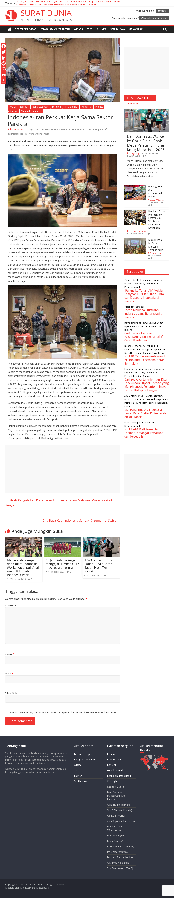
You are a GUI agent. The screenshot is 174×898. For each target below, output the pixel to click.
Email (9, 673)
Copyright (112, 781)
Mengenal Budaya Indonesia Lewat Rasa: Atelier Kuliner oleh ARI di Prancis (145, 413)
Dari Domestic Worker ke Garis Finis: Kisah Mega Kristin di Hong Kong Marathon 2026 (146, 143)
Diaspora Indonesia (134, 283)
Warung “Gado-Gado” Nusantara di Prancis (156, 191)
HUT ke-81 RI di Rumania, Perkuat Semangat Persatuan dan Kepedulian (143, 432)
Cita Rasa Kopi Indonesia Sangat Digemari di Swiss (81, 520)
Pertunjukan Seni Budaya (137, 376)
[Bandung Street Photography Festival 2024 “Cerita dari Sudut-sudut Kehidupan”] (135, 211)
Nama (9, 654)
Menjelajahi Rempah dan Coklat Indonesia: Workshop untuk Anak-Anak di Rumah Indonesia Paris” (24, 567)
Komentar (11, 605)
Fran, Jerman (155, 253)
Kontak (138, 29)
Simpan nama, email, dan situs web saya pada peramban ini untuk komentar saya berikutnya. (63, 712)
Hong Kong (134, 153)
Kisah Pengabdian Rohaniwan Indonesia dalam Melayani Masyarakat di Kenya (58, 502)
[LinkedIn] (3, 58)
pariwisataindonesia (17, 133)
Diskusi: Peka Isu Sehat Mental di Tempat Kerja (155, 244)
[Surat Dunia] (9, 29)
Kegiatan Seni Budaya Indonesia (140, 372)
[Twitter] (3, 52)
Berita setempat (26, 29)
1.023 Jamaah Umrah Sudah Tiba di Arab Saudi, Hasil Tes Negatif (99, 565)
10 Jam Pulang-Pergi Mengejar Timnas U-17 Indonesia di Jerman (62, 564)
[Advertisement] (62, 469)
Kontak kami (114, 759)
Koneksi (111, 765)
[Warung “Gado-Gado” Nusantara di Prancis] (135, 186)
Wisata (78, 29)
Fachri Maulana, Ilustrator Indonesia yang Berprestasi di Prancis (143, 313)
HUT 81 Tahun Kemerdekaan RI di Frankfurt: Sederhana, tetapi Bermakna (145, 359)
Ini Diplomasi (71, 106)
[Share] (3, 81)
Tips (89, 29)
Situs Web (11, 693)
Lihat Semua (133, 103)
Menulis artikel (115, 770)
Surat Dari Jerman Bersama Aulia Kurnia (144, 353)
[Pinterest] (3, 63)
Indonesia (16, 129)
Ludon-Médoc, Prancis (160, 200)
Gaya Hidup (162, 399)
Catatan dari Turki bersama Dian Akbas (143, 280)
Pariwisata (86, 106)
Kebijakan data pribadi (119, 775)
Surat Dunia (134, 155)
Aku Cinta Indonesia (19, 106)
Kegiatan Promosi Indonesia (149, 368)
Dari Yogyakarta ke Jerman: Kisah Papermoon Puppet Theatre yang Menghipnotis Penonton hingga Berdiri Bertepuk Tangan (146, 384)
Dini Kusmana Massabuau (57, 129)
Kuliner (101, 29)
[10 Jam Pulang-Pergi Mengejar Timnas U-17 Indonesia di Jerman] (62, 539)
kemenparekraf (99, 129)
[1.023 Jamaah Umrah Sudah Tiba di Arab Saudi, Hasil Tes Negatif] (101, 539)
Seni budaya (118, 29)
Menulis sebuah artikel (155, 17)
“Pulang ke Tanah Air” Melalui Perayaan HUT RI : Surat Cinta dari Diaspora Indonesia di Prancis (68, 3)
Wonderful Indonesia (31, 111)
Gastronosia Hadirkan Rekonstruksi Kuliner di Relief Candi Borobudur (143, 336)
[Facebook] (3, 46)
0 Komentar (80, 129)
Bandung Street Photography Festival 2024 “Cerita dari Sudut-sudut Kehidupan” (156, 219)
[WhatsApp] (3, 69)
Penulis (111, 754)
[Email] (3, 75)
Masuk (163, 10)
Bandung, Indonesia (137, 231)
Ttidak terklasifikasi (134, 306)
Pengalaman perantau (55, 29)
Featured (56, 106)
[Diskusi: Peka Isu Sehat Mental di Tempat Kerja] (135, 240)
